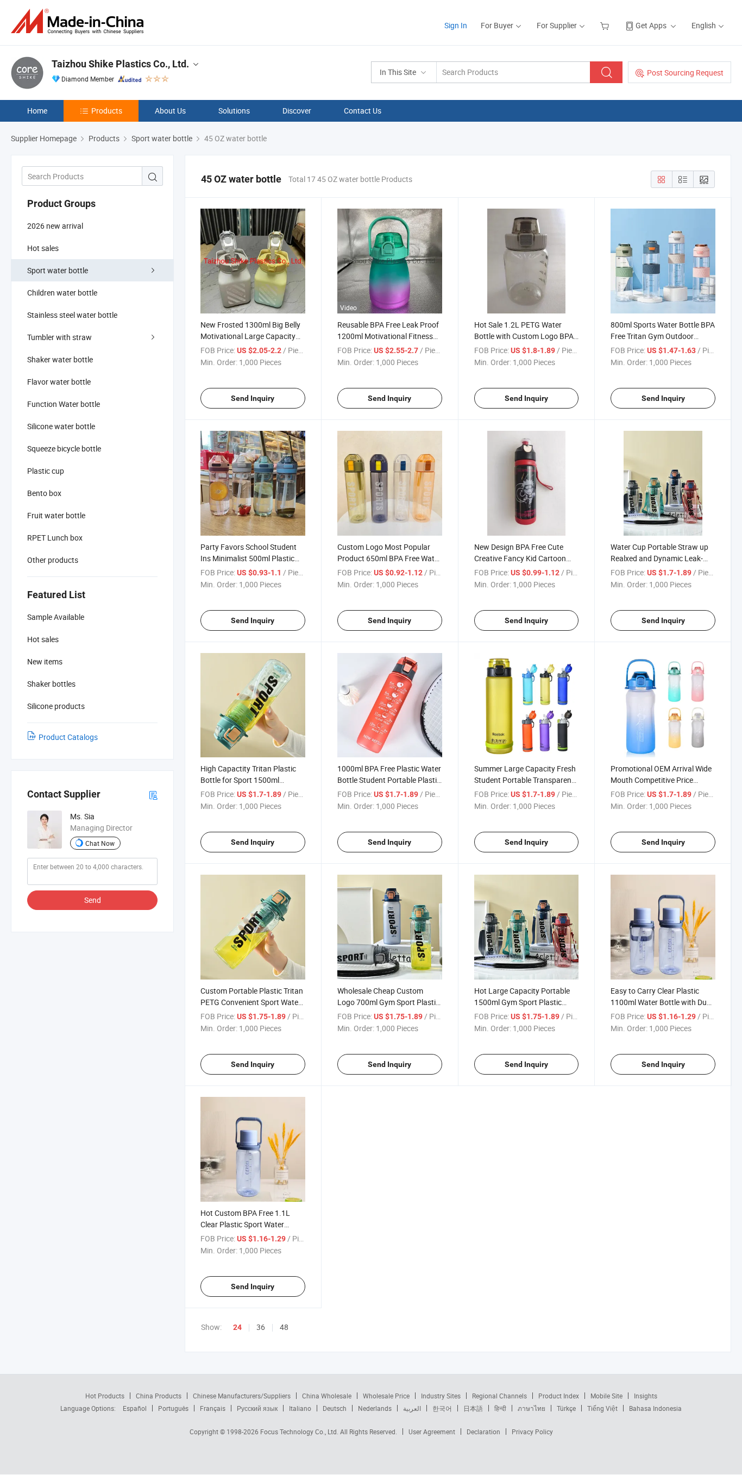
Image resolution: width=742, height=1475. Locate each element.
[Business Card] (153, 794)
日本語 (473, 1408)
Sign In (455, 25)
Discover (296, 110)
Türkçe (566, 1408)
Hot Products (104, 1395)
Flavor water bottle (59, 381)
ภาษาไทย (531, 1408)
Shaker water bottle (60, 359)
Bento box (44, 493)
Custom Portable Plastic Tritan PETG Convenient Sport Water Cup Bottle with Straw (251, 1002)
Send (92, 900)
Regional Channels (499, 1395)
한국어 (442, 1408)
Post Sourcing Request (685, 72)
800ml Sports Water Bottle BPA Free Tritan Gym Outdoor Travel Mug (663, 336)
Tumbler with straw (59, 337)
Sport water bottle (57, 270)
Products (106, 110)
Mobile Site (606, 1395)
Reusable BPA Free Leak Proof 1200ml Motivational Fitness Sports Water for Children (388, 336)
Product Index (558, 1395)
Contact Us (362, 110)
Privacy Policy (532, 1431)
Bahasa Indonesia (655, 1408)
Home (37, 110)
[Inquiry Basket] (606, 25)
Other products (52, 560)
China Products (158, 1395)
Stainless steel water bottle (72, 315)
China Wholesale (326, 1395)
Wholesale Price (386, 1395)
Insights (645, 1395)
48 (284, 1327)
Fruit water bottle (56, 515)
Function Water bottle (63, 404)
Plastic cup (45, 471)
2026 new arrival (55, 226)
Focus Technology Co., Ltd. (300, 1431)
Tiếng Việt (602, 1408)
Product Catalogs (68, 737)
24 (237, 1327)
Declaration (483, 1431)
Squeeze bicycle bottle (64, 448)
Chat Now (100, 843)
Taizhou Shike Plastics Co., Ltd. (120, 64)
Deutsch (335, 1408)
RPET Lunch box (55, 537)
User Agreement (431, 1431)
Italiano (300, 1408)
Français (212, 1408)
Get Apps (651, 25)
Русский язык (257, 1408)
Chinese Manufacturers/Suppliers (242, 1395)
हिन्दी (500, 1408)
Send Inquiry (252, 398)
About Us (170, 110)
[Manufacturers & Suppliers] (80, 21)
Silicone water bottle (61, 426)
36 (260, 1327)
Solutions (234, 110)
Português (173, 1408)
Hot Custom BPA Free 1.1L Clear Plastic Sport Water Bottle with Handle (245, 1224)
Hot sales (43, 248)
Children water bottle (62, 292)
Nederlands (375, 1408)
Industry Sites (441, 1395)
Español (135, 1408)
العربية (412, 1408)
